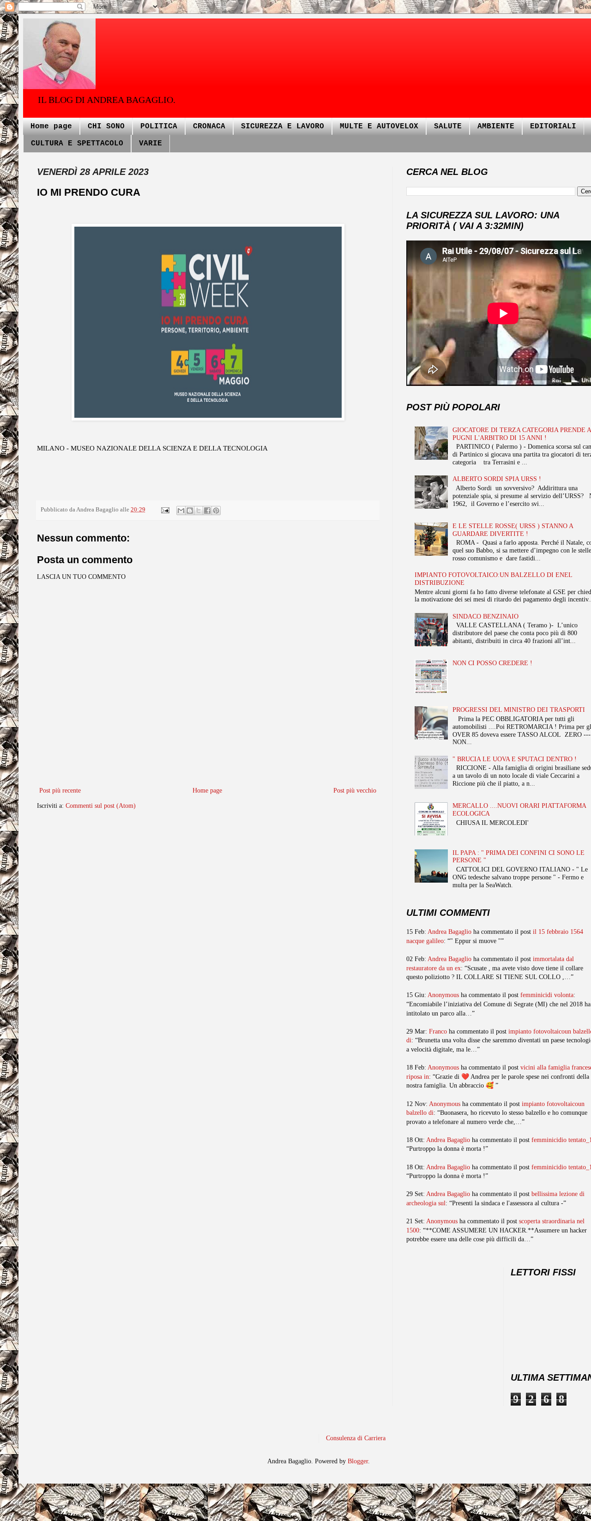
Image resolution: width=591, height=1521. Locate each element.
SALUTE (448, 126)
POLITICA (158, 126)
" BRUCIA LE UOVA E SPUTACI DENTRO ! (514, 759)
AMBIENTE (495, 126)
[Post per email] (164, 509)
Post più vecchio (354, 790)
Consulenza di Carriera (356, 1438)
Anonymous (443, 995)
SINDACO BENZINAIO (485, 616)
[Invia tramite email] (181, 510)
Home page (51, 126)
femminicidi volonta (546, 995)
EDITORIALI (553, 126)
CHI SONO (106, 126)
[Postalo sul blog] (189, 510)
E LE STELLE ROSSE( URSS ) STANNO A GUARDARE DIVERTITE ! (512, 530)
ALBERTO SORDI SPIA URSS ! (496, 478)
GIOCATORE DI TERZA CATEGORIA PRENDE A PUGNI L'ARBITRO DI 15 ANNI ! (521, 434)
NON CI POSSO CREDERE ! (492, 663)
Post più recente (60, 790)
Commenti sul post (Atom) (101, 805)
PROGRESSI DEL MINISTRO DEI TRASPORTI (518, 709)
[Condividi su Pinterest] (216, 510)
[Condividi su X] (198, 510)
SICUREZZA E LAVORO (282, 126)
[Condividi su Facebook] (207, 510)
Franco (438, 1031)
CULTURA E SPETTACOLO (77, 143)
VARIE (150, 143)
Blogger (358, 1461)
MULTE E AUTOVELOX (379, 126)
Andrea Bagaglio (449, 931)
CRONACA (209, 126)
